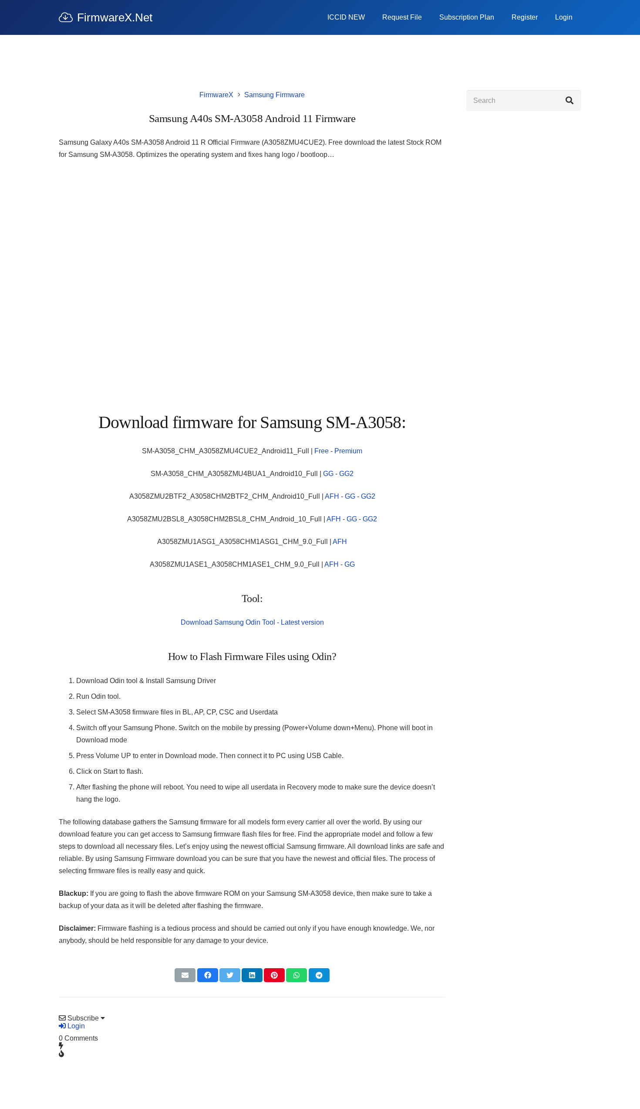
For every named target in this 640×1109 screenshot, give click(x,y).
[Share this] (207, 975)
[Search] (569, 101)
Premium (348, 451)
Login (75, 1026)
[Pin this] (274, 975)
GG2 (346, 473)
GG (328, 473)
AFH (332, 496)
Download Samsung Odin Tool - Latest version (252, 622)
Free (321, 451)
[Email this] (185, 975)
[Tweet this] (229, 975)
